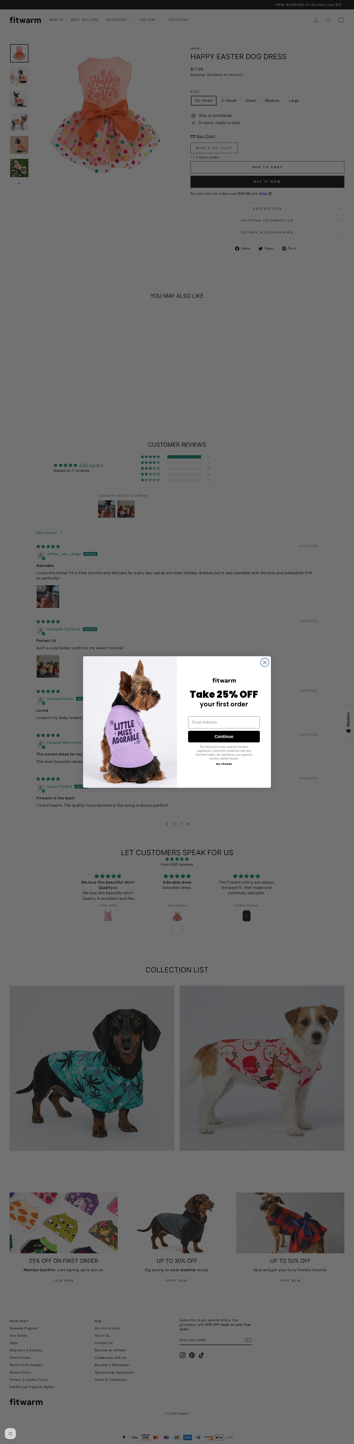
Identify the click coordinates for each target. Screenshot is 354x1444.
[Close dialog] (265, 662)
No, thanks (224, 764)
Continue (224, 736)
